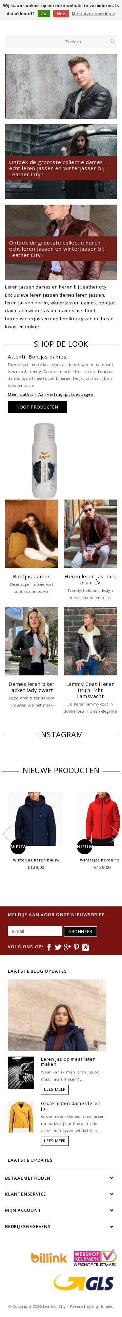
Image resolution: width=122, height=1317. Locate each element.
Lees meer (55, 1089)
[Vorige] (13, 86)
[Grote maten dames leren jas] (21, 1116)
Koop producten (37, 407)
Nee (61, 13)
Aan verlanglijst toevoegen (66, 394)
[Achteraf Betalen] (48, 1257)
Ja (43, 13)
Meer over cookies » (93, 13)
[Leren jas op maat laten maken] (21, 1072)
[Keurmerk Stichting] (93, 1257)
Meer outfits (20, 394)
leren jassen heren (26, 303)
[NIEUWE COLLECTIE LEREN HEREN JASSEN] (61, 86)
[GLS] (82, 1281)
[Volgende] (108, 86)
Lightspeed (103, 1306)
